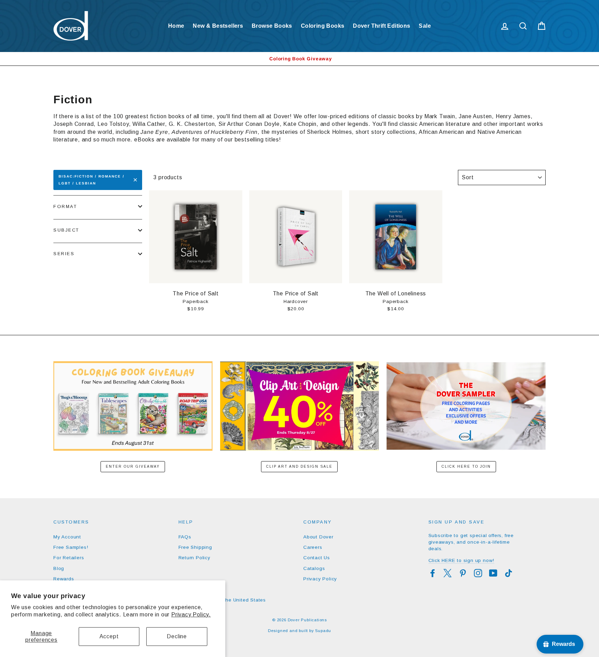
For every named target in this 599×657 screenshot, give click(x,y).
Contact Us (316, 557)
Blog (58, 568)
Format (65, 206)
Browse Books (272, 26)
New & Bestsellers (218, 26)
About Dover (318, 536)
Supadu (323, 631)
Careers (312, 547)
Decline (177, 636)
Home (176, 26)
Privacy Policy (320, 578)
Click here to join (466, 466)
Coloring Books (323, 26)
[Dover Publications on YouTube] (493, 573)
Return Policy (194, 557)
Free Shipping (195, 547)
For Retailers (68, 557)
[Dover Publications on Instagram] (478, 573)
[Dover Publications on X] (447, 573)
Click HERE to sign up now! (461, 560)
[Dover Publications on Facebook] (432, 573)
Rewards (63, 578)
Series (64, 253)
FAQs (185, 536)
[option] (299, 58)
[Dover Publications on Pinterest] (463, 573)
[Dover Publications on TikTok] (508, 573)
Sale (425, 26)
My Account (67, 536)
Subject (66, 230)
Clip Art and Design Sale (299, 466)
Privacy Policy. (191, 614)
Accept (109, 636)
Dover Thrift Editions (381, 26)
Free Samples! (70, 547)
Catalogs (314, 568)
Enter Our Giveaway (133, 466)
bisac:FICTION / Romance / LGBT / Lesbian (91, 179)
